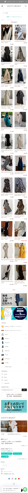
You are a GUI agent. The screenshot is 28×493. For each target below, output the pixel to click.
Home (2, 20)
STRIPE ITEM (8, 366)
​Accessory (7, 358)
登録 (24, 389)
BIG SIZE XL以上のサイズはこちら (13, 330)
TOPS (6, 334)
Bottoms (7, 338)
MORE (14, 289)
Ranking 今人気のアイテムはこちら (13, 326)
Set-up (6, 354)
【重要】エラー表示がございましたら (14, 16)
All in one (7, 350)
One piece (7, 342)
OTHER (6, 362)
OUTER (6, 346)
